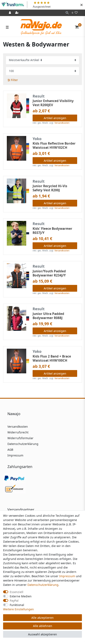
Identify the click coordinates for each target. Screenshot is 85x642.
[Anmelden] (10, 13)
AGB (10, 450)
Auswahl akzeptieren (42, 634)
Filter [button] (14, 80)
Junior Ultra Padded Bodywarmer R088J (48, 316)
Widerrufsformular (20, 438)
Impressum (15, 455)
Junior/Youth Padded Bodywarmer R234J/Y (49, 273)
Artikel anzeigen (55, 118)
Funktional (17, 605)
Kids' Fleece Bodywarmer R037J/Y (52, 231)
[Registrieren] (17, 13)
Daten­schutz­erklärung (42, 585)
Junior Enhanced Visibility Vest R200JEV (53, 103)
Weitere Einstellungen (18, 609)
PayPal (14, 601)
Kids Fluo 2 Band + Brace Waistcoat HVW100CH (52, 358)
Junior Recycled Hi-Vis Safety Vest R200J (50, 188)
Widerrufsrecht (17, 432)
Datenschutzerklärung (22, 444)
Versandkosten (61, 122)
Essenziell (16, 592)
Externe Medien (21, 596)
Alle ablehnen (42, 626)
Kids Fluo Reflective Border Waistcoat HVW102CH (54, 146)
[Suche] (67, 13)
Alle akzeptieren (42, 618)
